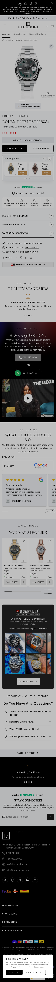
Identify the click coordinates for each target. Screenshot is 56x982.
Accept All (14, 972)
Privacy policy (38, 967)
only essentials (34, 972)
